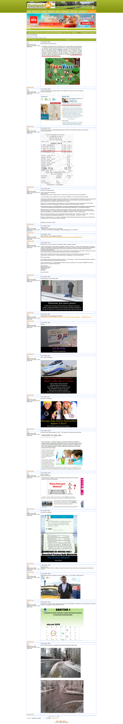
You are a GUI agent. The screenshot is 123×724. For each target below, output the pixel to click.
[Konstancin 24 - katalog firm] (83, 11)
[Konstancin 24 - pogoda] (44, 11)
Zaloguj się (88, 0)
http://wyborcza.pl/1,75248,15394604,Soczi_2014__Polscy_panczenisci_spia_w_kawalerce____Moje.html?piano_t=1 (66, 317)
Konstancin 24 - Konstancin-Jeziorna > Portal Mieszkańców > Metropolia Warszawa (45, 32)
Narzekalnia (74, 32)
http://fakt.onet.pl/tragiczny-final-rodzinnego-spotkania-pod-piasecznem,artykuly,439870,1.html (61, 237)
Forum (65, 32)
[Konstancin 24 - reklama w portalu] (92, 11)
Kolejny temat (92, 32)
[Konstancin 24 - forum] (58, 11)
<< (33, 36)
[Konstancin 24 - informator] (74, 11)
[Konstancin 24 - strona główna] (29, 11)
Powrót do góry (30, 87)
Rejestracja (94, 0)
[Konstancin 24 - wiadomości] (36, 11)
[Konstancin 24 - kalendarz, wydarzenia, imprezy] (51, 11)
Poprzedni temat (85, 32)
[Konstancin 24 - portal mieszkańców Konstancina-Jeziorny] (61, 8)
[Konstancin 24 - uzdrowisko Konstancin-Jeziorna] (65, 11)
